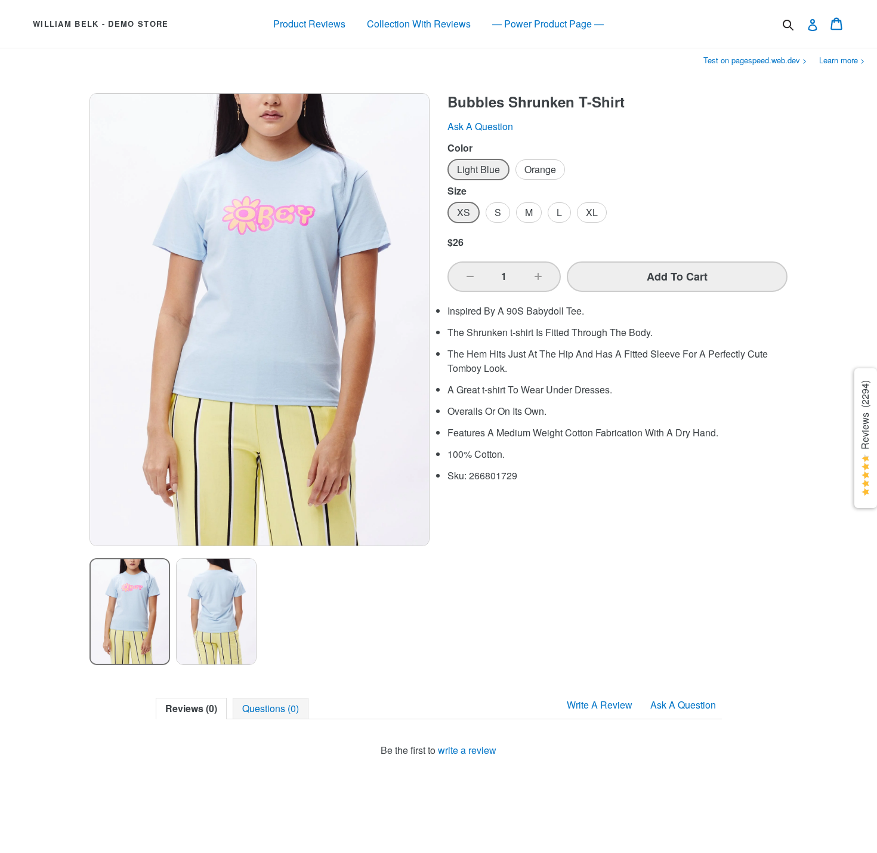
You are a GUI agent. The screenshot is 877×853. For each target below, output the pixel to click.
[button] (470, 276)
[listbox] (259, 611)
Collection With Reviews (419, 23)
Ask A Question (683, 705)
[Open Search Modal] (788, 25)
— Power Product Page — (548, 23)
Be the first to (438, 750)
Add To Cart (677, 276)
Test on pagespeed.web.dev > (755, 60)
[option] (129, 611)
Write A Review (599, 705)
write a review (467, 750)
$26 (455, 242)
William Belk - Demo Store (101, 24)
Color (460, 148)
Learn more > (842, 60)
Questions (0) (270, 708)
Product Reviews (309, 23)
